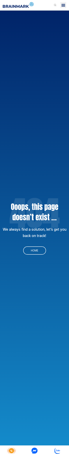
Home (34, 250)
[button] (63, 5)
